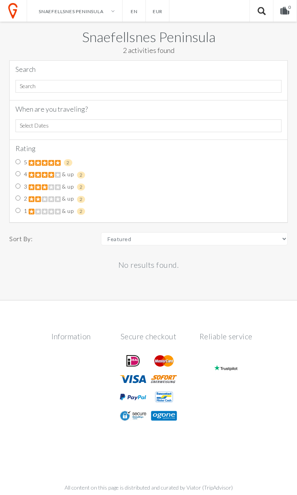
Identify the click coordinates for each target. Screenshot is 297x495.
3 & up (52, 186)
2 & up (52, 198)
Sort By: (20, 238)
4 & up (52, 174)
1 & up (52, 211)
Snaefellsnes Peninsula (148, 36)
